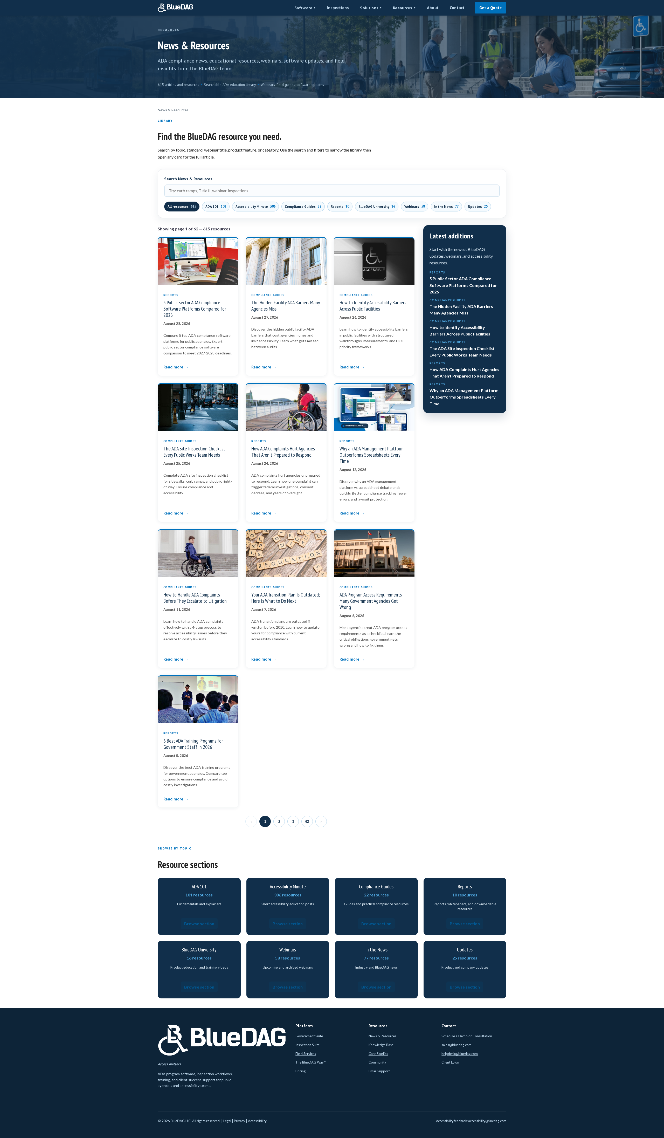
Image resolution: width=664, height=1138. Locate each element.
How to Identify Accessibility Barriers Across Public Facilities (373, 305)
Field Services (305, 1054)
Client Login (450, 1062)
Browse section (199, 923)
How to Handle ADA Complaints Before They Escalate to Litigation (195, 597)
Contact (457, 7)
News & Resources (382, 1036)
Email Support (379, 1071)
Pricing (300, 1071)
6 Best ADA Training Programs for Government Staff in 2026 (193, 743)
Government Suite (309, 1036)
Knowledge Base (381, 1045)
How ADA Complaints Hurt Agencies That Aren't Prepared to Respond (283, 451)
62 (307, 822)
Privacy (239, 1121)
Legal (227, 1121)
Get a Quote (490, 7)
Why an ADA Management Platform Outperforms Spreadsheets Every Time (372, 454)
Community (377, 1062)
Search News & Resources (188, 178)
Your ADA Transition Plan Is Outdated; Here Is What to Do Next (285, 597)
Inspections (338, 7)
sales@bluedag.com (456, 1045)
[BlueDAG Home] (175, 7)
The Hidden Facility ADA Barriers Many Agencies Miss (285, 305)
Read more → (176, 366)
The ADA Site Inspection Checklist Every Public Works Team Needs (194, 451)
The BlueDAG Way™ (310, 1062)
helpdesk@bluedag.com (459, 1054)
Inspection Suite (307, 1045)
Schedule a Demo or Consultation (466, 1036)
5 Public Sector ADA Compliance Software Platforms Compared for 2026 (194, 308)
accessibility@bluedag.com (487, 1121)
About (433, 7)
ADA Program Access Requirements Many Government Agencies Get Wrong (371, 601)
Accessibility (257, 1121)
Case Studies (378, 1054)
